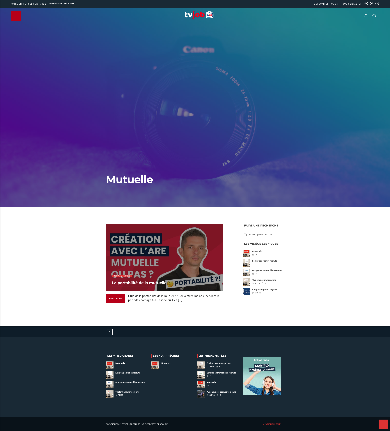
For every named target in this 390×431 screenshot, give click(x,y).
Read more (115, 298)
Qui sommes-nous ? (326, 3)
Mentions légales (272, 424)
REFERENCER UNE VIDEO (62, 3)
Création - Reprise (122, 276)
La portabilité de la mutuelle (139, 283)
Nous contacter (351, 3)
